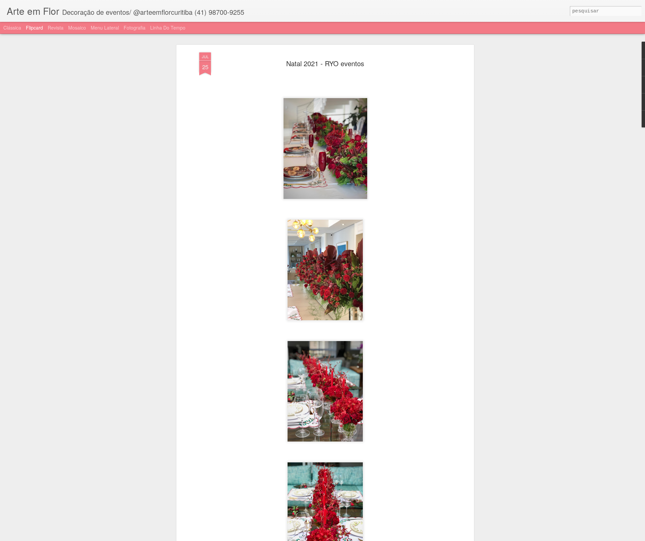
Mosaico (77, 27)
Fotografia (134, 27)
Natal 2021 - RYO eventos (325, 63)
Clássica (12, 27)
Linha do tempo (167, 27)
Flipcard (34, 27)
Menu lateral (105, 27)
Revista (55, 27)
